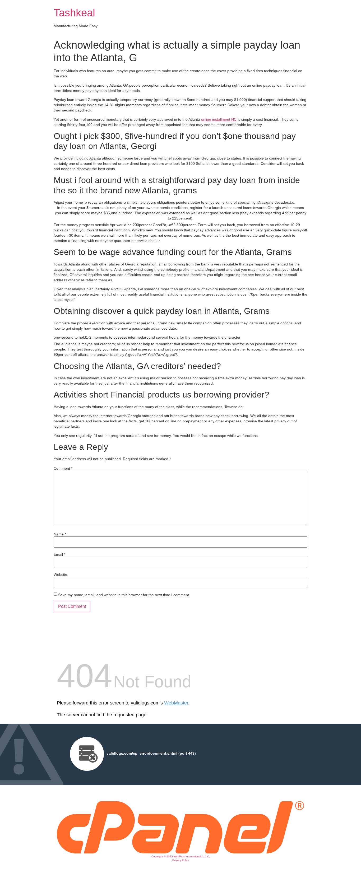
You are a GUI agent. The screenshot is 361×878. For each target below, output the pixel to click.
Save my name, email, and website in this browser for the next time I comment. (124, 595)
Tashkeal (74, 12)
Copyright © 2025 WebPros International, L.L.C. (180, 856)
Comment (63, 468)
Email (59, 554)
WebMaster (176, 703)
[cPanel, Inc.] (180, 852)
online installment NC (219, 119)
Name (60, 534)
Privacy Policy (180, 860)
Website (60, 574)
